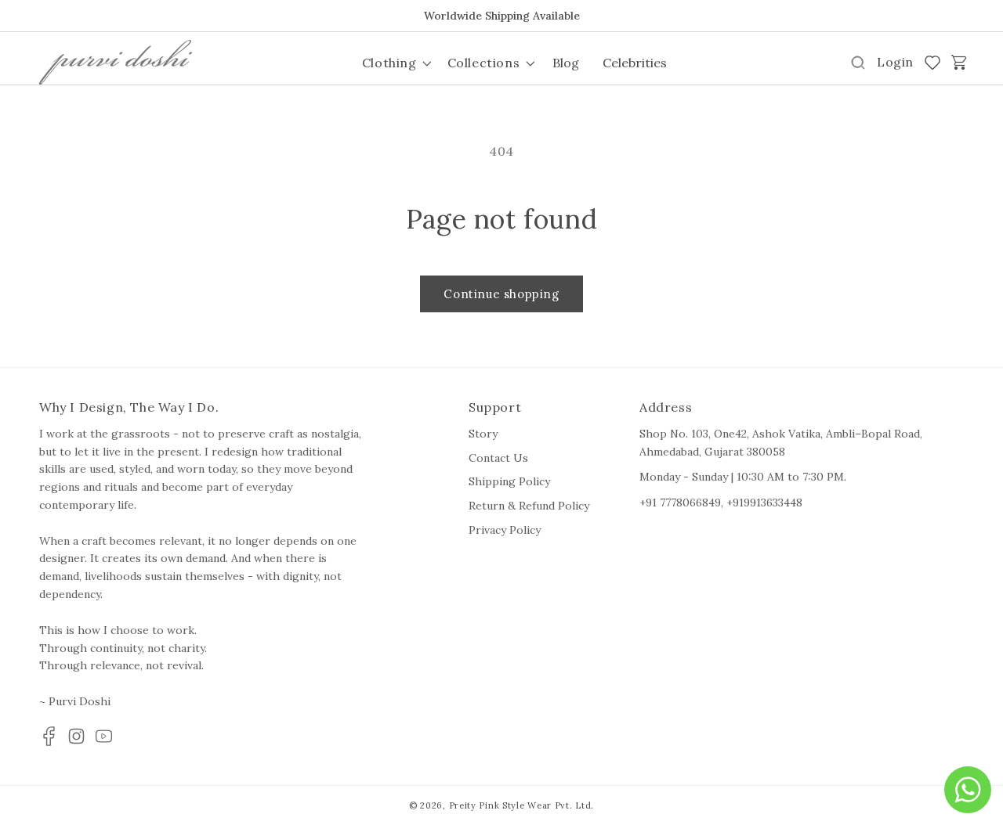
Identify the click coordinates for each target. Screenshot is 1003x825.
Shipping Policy (509, 481)
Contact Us (498, 458)
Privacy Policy (505, 530)
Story (483, 434)
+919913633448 (764, 502)
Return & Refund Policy (529, 506)
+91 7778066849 (680, 502)
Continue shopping (501, 293)
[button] (395, 62)
